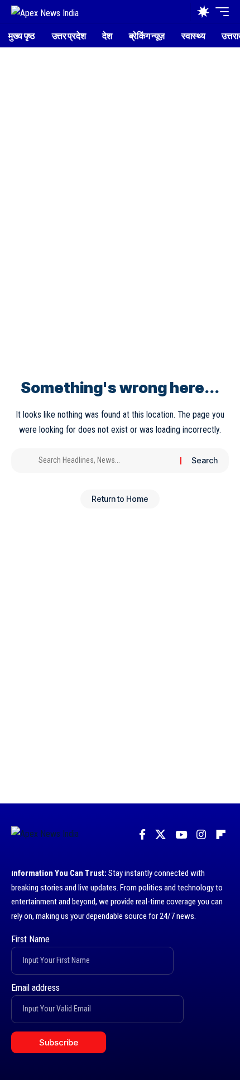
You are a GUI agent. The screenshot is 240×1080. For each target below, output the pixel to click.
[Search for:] (105, 460)
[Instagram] (201, 835)
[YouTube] (181, 835)
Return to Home (120, 498)
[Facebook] (142, 835)
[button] (179, 12)
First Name (30, 939)
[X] (160, 835)
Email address (35, 987)
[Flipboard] (221, 835)
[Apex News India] (45, 11)
